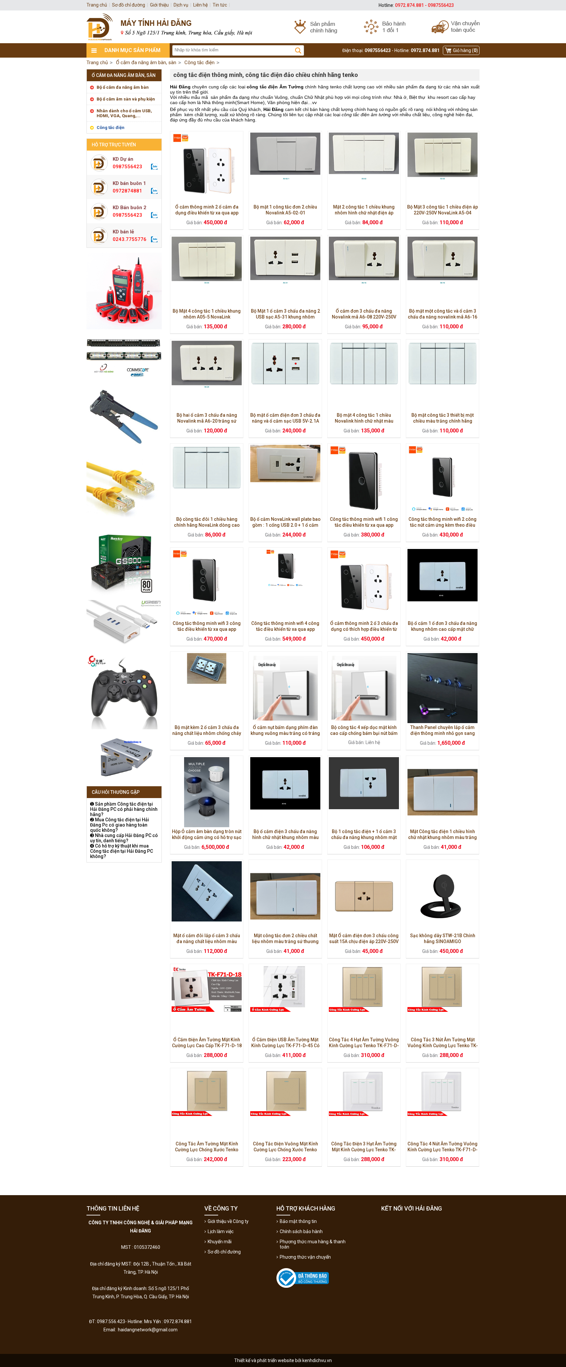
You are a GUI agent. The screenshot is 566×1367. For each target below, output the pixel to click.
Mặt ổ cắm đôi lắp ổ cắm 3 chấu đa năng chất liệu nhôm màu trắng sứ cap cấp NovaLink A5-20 (207, 941)
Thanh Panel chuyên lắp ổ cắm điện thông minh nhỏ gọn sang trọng (442, 733)
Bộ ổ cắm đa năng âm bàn (123, 87)
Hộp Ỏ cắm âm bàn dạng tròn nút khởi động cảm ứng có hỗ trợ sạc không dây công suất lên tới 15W (206, 837)
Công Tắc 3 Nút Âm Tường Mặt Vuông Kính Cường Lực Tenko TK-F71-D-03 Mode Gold (442, 1045)
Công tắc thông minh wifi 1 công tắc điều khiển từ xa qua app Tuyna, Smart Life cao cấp (364, 525)
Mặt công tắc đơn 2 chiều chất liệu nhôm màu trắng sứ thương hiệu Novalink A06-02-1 (285, 941)
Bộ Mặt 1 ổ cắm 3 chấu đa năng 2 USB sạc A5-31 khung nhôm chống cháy (285, 316)
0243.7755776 (129, 239)
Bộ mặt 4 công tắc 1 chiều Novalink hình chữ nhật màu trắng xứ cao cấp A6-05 (364, 420)
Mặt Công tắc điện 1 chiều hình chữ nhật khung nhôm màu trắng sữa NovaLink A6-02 (442, 837)
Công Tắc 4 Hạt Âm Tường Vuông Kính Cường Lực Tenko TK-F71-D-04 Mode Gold (364, 1045)
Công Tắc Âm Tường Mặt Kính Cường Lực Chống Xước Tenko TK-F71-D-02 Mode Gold (206, 1149)
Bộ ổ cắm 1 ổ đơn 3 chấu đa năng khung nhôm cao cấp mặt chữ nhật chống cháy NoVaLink (442, 629)
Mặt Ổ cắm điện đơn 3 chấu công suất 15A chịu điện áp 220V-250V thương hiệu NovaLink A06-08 (364, 941)
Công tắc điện (110, 127)
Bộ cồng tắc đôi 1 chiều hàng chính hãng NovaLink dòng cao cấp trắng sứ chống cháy (207, 525)
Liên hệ (200, 5)
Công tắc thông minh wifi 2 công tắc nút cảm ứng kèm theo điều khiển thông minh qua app (442, 525)
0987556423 (127, 167)
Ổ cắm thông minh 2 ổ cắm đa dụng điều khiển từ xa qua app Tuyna (206, 212)
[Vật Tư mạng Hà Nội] (283, 26)
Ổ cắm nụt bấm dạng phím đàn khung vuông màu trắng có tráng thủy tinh (285, 733)
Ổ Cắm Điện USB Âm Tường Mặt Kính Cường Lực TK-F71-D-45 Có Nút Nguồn (285, 1045)
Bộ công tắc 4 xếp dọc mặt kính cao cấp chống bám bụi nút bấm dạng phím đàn (364, 733)
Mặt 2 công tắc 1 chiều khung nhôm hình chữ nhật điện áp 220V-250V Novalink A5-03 (364, 212)
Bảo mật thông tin (298, 1221)
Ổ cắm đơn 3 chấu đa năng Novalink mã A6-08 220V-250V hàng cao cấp (364, 316)
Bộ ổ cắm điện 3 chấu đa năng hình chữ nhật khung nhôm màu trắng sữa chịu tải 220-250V (285, 837)
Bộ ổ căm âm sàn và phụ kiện (126, 99)
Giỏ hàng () (465, 50)
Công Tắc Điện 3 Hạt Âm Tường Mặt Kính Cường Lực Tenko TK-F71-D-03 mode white (364, 1149)
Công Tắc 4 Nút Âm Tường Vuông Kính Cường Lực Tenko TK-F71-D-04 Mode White (442, 1149)
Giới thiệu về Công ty (228, 1221)
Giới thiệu (159, 5)
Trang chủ (97, 62)
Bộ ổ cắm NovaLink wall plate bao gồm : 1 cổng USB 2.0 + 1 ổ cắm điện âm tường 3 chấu (285, 525)
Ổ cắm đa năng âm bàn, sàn (124, 75)
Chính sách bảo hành (301, 1231)
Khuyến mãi (220, 1241)
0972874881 (127, 191)
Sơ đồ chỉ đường (224, 1251)
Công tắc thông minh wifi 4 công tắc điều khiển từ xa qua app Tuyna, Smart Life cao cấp (285, 629)
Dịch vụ (181, 5)
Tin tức (220, 5)
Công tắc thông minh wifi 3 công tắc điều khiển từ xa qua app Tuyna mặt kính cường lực (207, 629)
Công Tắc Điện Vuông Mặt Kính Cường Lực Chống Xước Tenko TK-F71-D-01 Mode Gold (285, 1149)
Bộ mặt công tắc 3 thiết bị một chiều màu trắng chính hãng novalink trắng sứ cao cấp (442, 420)
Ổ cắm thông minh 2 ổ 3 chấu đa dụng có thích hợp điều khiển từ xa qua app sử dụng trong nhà (364, 629)
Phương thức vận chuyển (305, 1257)
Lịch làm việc (221, 1231)
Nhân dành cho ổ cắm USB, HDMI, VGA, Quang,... (124, 113)
